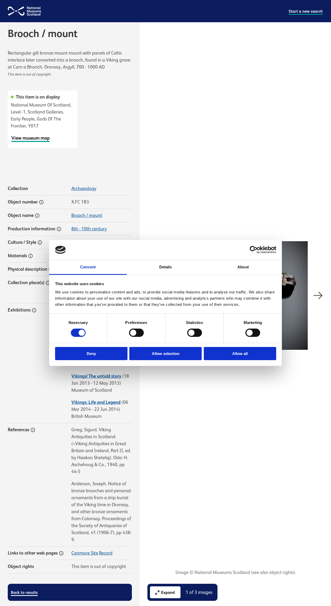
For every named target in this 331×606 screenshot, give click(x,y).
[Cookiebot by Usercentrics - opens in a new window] (253, 250)
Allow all (240, 353)
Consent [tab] (88, 267)
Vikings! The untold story (96, 376)
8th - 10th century (89, 228)
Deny (91, 353)
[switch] (136, 333)
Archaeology (83, 188)
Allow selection (165, 353)
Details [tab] (165, 267)
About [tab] (243, 267)
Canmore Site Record (91, 553)
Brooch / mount (86, 215)
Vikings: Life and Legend (96, 402)
